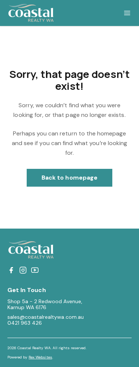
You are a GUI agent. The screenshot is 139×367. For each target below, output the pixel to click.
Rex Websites (40, 357)
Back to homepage (69, 177)
